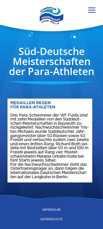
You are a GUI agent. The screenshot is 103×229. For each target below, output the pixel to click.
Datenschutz (51, 219)
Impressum (51, 209)
